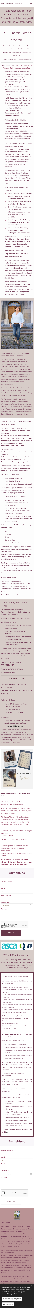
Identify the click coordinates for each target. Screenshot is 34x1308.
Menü (31, 3)
